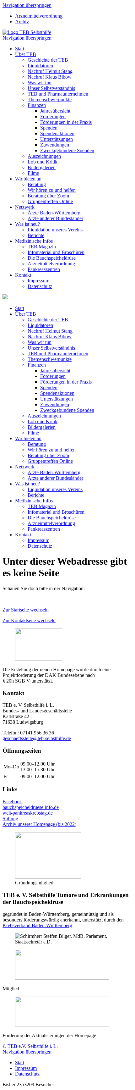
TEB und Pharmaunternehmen (58, 94)
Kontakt (23, 275)
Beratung (37, 184)
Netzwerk (25, 207)
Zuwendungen (54, 144)
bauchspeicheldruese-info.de (31, 807)
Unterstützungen (56, 139)
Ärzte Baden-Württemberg (54, 212)
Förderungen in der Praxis (66, 122)
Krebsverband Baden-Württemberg (37, 925)
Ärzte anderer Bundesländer (55, 218)
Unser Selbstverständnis (51, 88)
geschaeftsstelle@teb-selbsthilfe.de (37, 738)
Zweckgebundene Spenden (67, 150)
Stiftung (10, 818)
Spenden (48, 127)
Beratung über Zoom (48, 195)
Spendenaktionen (57, 133)
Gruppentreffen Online (50, 201)
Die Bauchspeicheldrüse (52, 258)
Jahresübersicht (55, 110)
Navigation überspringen (27, 5)
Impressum (38, 280)
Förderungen (53, 116)
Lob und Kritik (42, 161)
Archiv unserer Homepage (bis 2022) (39, 824)
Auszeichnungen (44, 156)
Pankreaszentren (44, 269)
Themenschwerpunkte (50, 99)
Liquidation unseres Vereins (55, 229)
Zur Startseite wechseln (26, 609)
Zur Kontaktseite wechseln (29, 620)
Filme (33, 173)
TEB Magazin (42, 246)
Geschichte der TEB (48, 60)
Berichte (36, 235)
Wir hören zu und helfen (52, 190)
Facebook (12, 801)
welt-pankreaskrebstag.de (28, 813)
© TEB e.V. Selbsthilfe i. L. (30, 1046)
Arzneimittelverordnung (38, 16)
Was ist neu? (27, 224)
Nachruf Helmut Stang (50, 71)
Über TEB (25, 54)
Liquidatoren (40, 65)
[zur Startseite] (27, 32)
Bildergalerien (42, 167)
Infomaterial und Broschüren (56, 252)
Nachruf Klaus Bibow (50, 77)
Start (19, 48)
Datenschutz (40, 286)
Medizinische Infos (34, 241)
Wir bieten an (28, 178)
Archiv (22, 21)
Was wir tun (39, 82)
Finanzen (37, 105)
